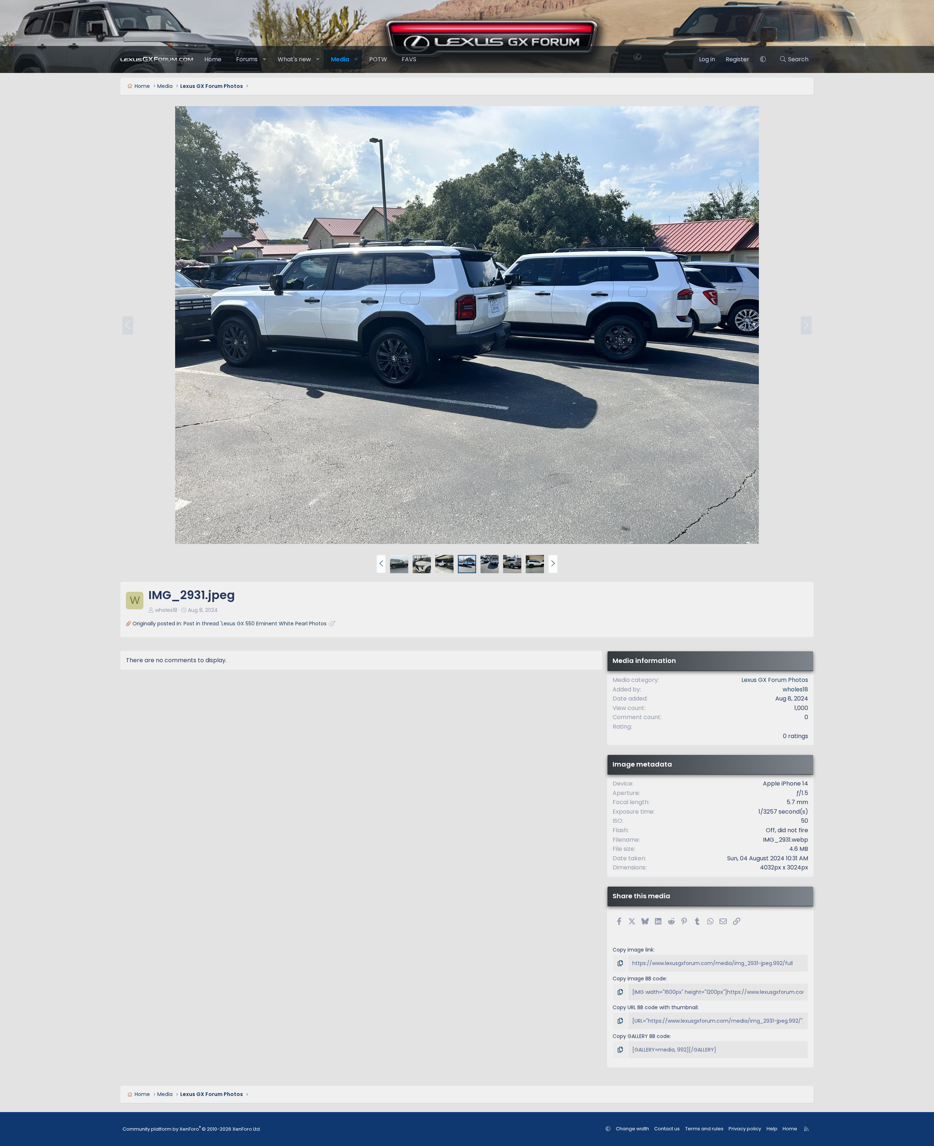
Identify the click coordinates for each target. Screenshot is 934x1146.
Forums (247, 59)
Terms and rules (704, 1128)
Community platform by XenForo (192, 1129)
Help (772, 1128)
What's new (294, 59)
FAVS (409, 59)
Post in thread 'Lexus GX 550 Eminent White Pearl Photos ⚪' (259, 623)
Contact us (667, 1128)
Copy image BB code (639, 978)
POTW (378, 59)
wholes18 (166, 610)
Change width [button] (632, 1128)
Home (212, 59)
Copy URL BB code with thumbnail (655, 1007)
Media (340, 59)
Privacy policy (745, 1128)
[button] (265, 59)
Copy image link (633, 949)
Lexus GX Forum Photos (774, 680)
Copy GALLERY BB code (641, 1036)
